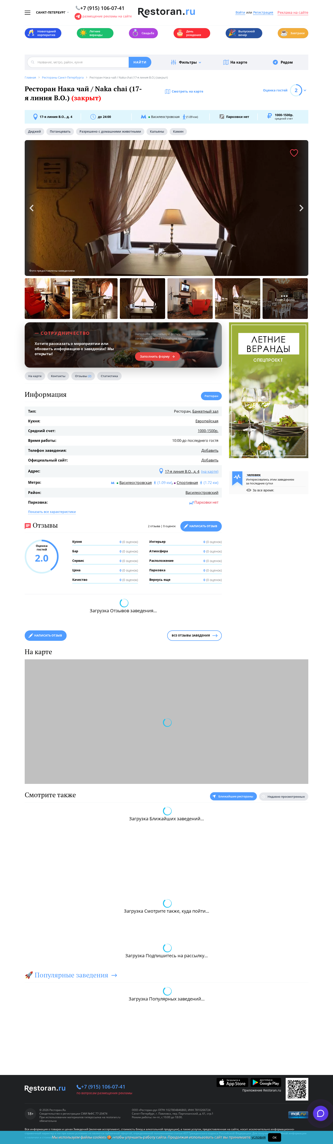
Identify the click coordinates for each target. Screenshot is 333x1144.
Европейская (206, 421)
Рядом (287, 62)
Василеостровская (135, 482)
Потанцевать (60, 131)
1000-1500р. (208, 430)
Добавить (209, 450)
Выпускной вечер (241, 33)
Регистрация (263, 12)
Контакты (58, 376)
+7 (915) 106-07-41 (103, 1086)
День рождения (188, 33)
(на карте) (209, 471)
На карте (238, 62)
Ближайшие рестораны (235, 796)
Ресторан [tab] (211, 396)
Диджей (34, 131)
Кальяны (157, 131)
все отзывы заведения (191, 635)
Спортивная (187, 482)
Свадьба (142, 32)
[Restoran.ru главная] (166, 13)
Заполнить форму (155, 356)
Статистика (109, 376)
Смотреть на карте (187, 91)
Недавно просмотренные (286, 797)
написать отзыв (48, 635)
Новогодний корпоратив (41, 33)
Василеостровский (202, 492)
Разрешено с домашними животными (110, 131)
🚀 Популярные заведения (66, 974)
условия (258, 1137)
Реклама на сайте (293, 12)
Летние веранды (91, 33)
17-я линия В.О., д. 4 (56, 117)
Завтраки (292, 32)
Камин (178, 131)
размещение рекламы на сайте (107, 16)
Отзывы (83, 376)
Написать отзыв (203, 526)
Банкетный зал (205, 411)
